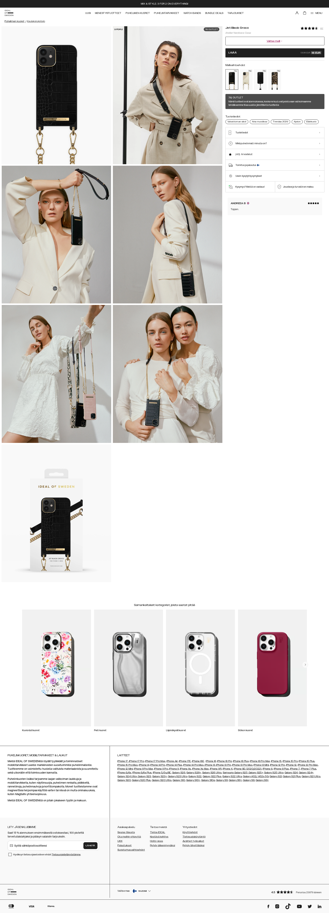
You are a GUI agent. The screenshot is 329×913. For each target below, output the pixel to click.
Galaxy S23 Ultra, (178, 776)
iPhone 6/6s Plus (142, 772)
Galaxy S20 (124, 780)
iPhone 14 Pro (157, 765)
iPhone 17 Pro (136, 761)
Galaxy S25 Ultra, (274, 772)
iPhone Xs (185, 768)
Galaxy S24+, (306, 772)
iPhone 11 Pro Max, (143, 768)
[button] (296, 892)
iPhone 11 (174, 768)
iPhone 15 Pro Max (127, 765)
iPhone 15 (276, 761)
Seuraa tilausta (126, 832)
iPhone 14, (144, 765)
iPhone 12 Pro (277, 765)
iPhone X (228, 768)
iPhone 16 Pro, (224, 761)
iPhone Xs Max (200, 768)
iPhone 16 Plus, (241, 761)
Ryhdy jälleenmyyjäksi (162, 845)
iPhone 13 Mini (261, 765)
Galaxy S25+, (256, 772)
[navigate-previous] (305, 665)
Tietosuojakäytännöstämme (66, 854)
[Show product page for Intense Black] (260, 79)
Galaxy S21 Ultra (311, 776)
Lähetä (90, 846)
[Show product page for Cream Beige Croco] (246, 79)
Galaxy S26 (178, 772)
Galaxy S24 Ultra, (127, 776)
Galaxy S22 (194, 776)
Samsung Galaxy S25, (235, 772)
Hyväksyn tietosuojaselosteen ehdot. (47, 854)
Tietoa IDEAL (157, 832)
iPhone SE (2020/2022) (247, 768)
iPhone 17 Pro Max (155, 761)
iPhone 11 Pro (161, 768)
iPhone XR (216, 768)
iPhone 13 (210, 765)
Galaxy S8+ (262, 780)
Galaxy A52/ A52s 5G (255, 776)
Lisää (274, 52)
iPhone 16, (211, 761)
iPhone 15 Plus (307, 761)
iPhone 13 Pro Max (242, 765)
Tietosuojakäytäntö (194, 836)
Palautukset (124, 845)
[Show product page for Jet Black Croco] (231, 79)
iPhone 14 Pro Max (193, 765)
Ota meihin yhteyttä (129, 836)
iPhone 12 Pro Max (308, 765)
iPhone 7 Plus (308, 768)
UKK (119, 841)
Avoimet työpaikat (193, 841)
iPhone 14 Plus (174, 765)
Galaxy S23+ (159, 776)
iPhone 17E (185, 761)
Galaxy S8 (249, 780)
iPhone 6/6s (124, 772)
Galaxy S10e (208, 780)
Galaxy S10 (179, 780)
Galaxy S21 (276, 776)
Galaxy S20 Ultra (162, 780)
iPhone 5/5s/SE (162, 772)
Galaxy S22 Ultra (232, 776)
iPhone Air (172, 761)
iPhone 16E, (198, 761)
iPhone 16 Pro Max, (260, 761)
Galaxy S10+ (193, 780)
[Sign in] (297, 13)
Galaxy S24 (291, 772)
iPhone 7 (295, 768)
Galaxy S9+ (235, 780)
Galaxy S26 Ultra (212, 772)
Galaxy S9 (222, 780)
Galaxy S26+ (193, 772)
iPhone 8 (267, 768)
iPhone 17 (122, 761)
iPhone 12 (291, 765)
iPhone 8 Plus (281, 768)
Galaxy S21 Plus (292, 776)
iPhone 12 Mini (125, 768)
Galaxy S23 (144, 776)
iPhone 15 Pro (290, 761)
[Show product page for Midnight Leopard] (274, 79)
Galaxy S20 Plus (141, 780)
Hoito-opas (156, 841)
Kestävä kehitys (159, 836)
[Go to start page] (9, 13)
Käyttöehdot (190, 832)
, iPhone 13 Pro (223, 765)
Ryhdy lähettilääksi (193, 845)
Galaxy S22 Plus (212, 776)
